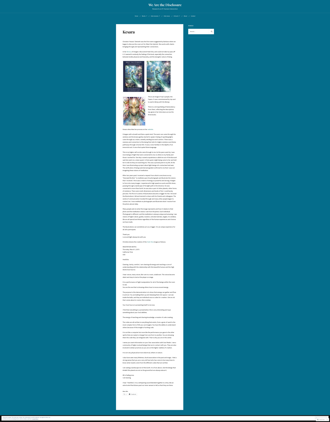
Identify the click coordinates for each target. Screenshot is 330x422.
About (185, 16)
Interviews (167, 16)
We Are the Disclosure (165, 5)
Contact (193, 16)
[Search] (211, 31)
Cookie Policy (35, 419)
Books (144, 16)
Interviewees (154, 16)
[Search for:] (201, 31)
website (150, 129)
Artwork (176, 16)
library (129, 52)
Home (136, 16)
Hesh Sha (150, 242)
